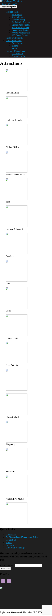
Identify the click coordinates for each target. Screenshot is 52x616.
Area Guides (17, 43)
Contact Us (11, 540)
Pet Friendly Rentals (21, 22)
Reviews (10, 545)
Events (15, 45)
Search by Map (18, 19)
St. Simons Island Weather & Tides (22, 537)
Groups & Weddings (15, 547)
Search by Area (19, 17)
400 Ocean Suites (20, 35)
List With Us (17, 53)
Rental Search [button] (12, 12)
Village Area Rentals (21, 25)
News (14, 48)
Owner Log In (18, 56)
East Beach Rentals (20, 27)
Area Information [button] (14, 40)
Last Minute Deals (14, 38)
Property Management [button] (16, 51)
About (9, 542)
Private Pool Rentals (21, 32)
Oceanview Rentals (20, 30)
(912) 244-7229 (9, 4)
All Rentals (17, 14)
